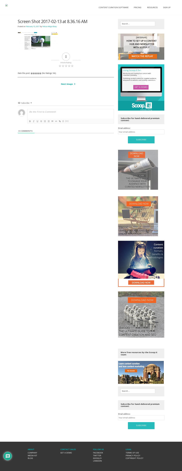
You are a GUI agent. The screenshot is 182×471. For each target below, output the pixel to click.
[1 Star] (32, 73)
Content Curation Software (113, 7)
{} (63, 121)
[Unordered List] (48, 121)
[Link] (60, 121)
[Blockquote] (52, 121)
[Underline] (37, 121)
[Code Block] (56, 121)
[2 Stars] (34, 73)
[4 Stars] (38, 73)
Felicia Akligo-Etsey (50, 26)
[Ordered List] (45, 121)
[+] (67, 121)
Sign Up (167, 7)
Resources (152, 7)
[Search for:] (137, 23)
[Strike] (41, 121)
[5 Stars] (40, 73)
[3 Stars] (36, 73)
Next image (67, 84)
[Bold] (30, 121)
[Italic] (34, 121)
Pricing (137, 7)
